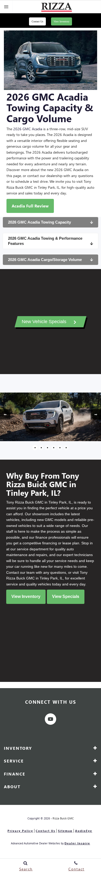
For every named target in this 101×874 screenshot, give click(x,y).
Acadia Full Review (30, 205)
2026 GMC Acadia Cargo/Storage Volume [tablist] (50, 259)
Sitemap (65, 830)
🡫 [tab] (91, 222)
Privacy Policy (20, 830)
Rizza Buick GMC (63, 818)
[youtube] (50, 719)
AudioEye (83, 830)
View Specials (65, 596)
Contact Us (37, 21)
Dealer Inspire (77, 843)
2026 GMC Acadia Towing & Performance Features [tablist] (50, 241)
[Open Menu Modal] (6, 6)
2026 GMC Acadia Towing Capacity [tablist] (50, 222)
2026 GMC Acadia (27, 128)
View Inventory (61, 21)
